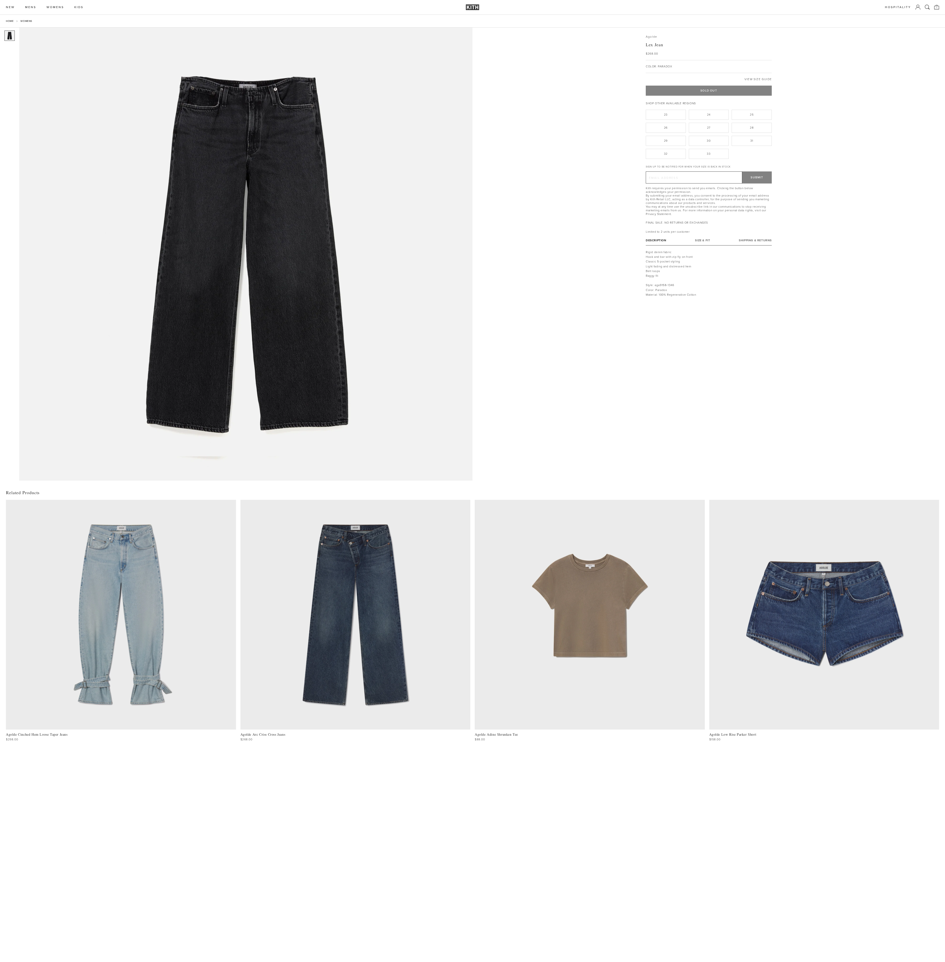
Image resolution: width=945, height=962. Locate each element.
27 (708, 127)
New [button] (10, 7)
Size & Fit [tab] (702, 240)
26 (666, 127)
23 (666, 114)
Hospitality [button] (898, 7)
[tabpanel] (709, 273)
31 (751, 140)
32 (666, 154)
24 (708, 114)
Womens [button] (55, 7)
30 (708, 140)
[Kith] (472, 7)
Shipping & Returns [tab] (755, 240)
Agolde (651, 37)
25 (752, 114)
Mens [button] (30, 7)
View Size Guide (758, 79)
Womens (26, 21)
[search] (927, 7)
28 (752, 127)
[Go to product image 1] (9, 36)
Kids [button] (78, 7)
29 (666, 140)
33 (708, 154)
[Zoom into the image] (245, 254)
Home (10, 21)
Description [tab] (656, 240)
